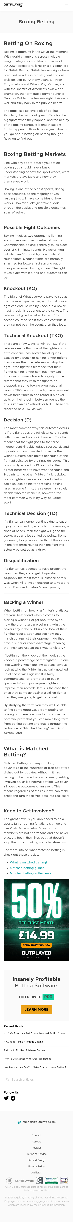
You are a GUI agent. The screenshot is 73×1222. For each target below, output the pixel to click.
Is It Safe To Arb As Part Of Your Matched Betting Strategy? (36, 1033)
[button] (67, 5)
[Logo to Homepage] (13, 5)
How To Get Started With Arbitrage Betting (27, 1059)
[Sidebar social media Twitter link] (7, 1099)
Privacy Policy (36, 1166)
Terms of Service (37, 1154)
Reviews (36, 1148)
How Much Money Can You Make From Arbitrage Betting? (35, 1067)
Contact (36, 1135)
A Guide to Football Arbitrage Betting (24, 1050)
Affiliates (36, 1173)
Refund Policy (37, 1160)
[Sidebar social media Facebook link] (13, 1099)
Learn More (36, 1009)
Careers (36, 1142)
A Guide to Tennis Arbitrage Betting (23, 1042)
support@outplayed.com (39, 1122)
